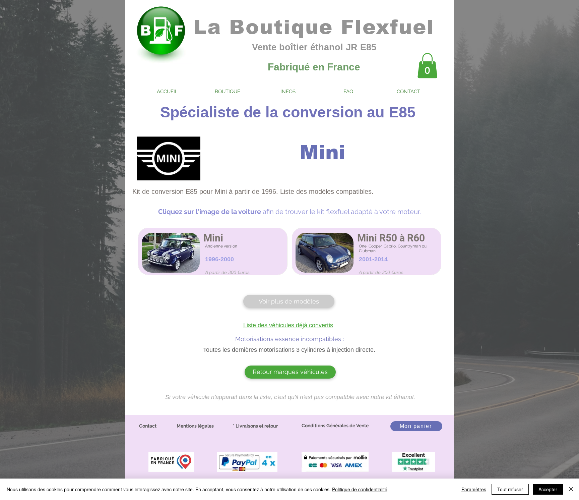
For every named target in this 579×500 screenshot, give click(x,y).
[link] (427, 65)
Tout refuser (510, 489)
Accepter (547, 489)
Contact (147, 426)
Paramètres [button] (473, 489)
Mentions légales (195, 426)
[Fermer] (571, 489)
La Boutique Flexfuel (314, 27)
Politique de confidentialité (359, 489)
